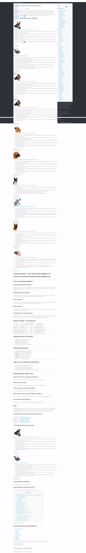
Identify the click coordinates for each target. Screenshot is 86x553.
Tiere (29, 8)
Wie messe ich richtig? (20, 510)
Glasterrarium (17, 538)
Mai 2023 (60, 66)
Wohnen (60, 43)
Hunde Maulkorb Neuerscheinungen (22, 517)
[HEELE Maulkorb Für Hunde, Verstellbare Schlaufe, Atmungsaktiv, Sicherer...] (17, 80)
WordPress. (71, 122)
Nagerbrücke (17, 533)
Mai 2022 (60, 81)
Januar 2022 (61, 85)
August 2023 (61, 62)
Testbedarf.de (16, 16)
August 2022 (61, 77)
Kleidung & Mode (61, 38)
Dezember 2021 (61, 87)
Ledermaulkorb (19, 499)
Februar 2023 (61, 70)
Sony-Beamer (61, 23)
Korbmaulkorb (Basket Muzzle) (21, 497)
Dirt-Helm (60, 16)
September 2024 (61, 56)
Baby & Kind (61, 31)
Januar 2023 (61, 71)
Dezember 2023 (61, 60)
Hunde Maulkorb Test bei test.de (25, 416)
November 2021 (61, 88)
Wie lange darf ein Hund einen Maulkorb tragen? (24, 512)
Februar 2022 (61, 84)
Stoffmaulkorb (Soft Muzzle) (21, 498)
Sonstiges (60, 39)
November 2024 (61, 55)
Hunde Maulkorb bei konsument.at (25, 419)
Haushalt (60, 37)
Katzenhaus (17, 530)
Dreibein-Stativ (61, 13)
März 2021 (60, 98)
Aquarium (16, 531)
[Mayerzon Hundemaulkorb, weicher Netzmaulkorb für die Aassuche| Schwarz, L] (17, 435)
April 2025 (60, 53)
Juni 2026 (60, 49)
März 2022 (60, 83)
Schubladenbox (61, 26)
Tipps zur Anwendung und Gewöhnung (21, 506)
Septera (67, 122)
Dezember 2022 (61, 72)
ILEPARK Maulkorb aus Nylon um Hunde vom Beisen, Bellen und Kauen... (24, 206)
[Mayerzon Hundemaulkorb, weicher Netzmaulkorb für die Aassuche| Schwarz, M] (17, 158)
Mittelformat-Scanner (62, 10)
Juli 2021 (60, 93)
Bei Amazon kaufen (16, 45)
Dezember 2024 (61, 54)
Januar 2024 (61, 59)
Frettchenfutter (17, 532)
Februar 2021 (61, 99)
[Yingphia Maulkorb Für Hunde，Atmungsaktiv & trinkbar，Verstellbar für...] (17, 132)
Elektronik (60, 34)
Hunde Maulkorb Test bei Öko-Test (25, 418)
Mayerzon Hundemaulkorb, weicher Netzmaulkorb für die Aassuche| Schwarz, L (25, 29)
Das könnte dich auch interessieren (20, 520)
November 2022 (61, 73)
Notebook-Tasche (62, 24)
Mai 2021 (60, 95)
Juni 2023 (60, 65)
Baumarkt (60, 32)
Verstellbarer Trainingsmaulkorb (21, 502)
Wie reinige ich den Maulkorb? (21, 513)
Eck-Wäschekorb (61, 27)
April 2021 (60, 96)
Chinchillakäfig (17, 537)
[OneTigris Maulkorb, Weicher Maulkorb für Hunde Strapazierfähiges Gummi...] (17, 255)
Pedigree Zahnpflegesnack (19, 528)
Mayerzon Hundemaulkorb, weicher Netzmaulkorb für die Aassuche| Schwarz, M (25, 159)
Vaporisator (61, 12)
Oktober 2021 (61, 89)
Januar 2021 (61, 100)
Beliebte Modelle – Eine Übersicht (20, 503)
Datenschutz (59, 119)
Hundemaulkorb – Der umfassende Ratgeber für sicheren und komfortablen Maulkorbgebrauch (28, 495)
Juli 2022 (60, 78)
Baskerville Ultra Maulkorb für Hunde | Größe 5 (20, 55)
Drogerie (60, 33)
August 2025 (61, 51)
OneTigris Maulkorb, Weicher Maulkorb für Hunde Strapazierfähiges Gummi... (25, 257)
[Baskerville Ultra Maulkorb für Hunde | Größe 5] (17, 54)
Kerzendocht (61, 17)
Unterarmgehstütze (62, 15)
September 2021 (61, 90)
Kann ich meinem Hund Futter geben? (22, 511)
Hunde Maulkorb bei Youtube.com (25, 422)
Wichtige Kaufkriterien (18, 505)
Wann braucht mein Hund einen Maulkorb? (23, 509)
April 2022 (60, 82)
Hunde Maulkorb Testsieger (21, 518)
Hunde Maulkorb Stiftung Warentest (22, 519)
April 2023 (60, 67)
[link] (15, 13)
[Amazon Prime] (18, 70)
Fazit (16, 514)
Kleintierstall (17, 539)
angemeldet (18, 551)
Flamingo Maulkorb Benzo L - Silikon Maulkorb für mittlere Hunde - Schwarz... (25, 185)
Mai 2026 (60, 50)
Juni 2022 (60, 79)
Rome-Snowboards (62, 21)
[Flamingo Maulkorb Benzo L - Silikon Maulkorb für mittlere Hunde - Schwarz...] (15, 184)
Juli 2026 (60, 48)
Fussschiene (61, 11)
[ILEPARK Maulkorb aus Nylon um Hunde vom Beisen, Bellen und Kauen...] (17, 205)
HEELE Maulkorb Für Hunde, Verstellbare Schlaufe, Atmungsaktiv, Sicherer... (25, 81)
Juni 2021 (60, 94)
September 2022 (61, 76)
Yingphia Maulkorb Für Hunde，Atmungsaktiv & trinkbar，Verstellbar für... (24, 133)
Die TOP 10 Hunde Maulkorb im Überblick (23, 494)
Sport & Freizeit (61, 40)
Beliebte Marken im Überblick (20, 504)
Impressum (59, 118)
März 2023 (60, 68)
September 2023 (61, 61)
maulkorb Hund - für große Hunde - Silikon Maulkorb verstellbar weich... (24, 231)
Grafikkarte (61, 18)
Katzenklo (16, 536)
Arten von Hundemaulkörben (20, 496)
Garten (60, 35)
